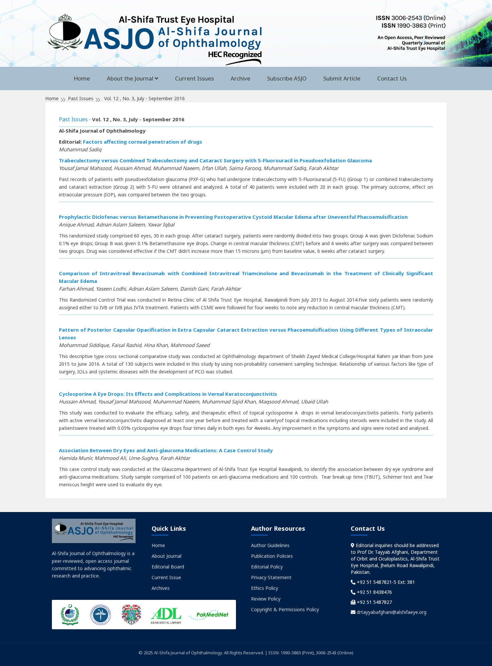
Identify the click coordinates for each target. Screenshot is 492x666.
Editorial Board (168, 566)
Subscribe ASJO (287, 78)
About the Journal (130, 78)
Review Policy (265, 599)
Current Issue (166, 577)
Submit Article (341, 78)
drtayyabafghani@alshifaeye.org (391, 612)
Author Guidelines (270, 545)
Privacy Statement (271, 577)
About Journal (166, 556)
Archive (240, 78)
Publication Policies (272, 556)
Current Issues (194, 78)
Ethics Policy (264, 588)
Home (82, 78)
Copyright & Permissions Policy (285, 609)
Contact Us (392, 78)
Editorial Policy (267, 566)
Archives (161, 588)
